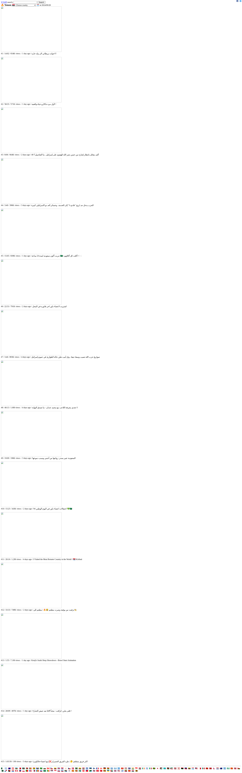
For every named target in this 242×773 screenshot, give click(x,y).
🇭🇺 (126, 768)
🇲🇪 (207, 768)
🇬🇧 (115, 771)
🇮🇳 (133, 768)
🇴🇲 (238, 768)
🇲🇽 (203, 768)
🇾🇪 (133, 771)
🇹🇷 (101, 771)
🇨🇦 (48, 768)
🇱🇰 (76, 771)
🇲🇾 (196, 768)
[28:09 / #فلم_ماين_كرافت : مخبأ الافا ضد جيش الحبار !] (31, 708)
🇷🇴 (37, 771)
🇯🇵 (157, 768)
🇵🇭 (20, 771)
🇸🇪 (80, 771)
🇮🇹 (150, 768)
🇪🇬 (83, 768)
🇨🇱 (51, 768)
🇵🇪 (16, 771)
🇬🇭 (108, 768)
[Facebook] (237, 1)
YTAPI (4, 2)
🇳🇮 (224, 768)
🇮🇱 (147, 768)
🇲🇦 (210, 768)
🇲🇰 (231, 768)
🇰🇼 (171, 768)
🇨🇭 (83, 771)
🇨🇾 (66, 768)
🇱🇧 (178, 768)
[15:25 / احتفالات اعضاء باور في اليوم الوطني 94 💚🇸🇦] (31, 506)
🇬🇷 (111, 768)
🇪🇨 (80, 768)
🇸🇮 (62, 771)
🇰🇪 (168, 768)
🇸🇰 (58, 771)
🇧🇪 (30, 768)
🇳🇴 (235, 768)
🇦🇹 (13, 768)
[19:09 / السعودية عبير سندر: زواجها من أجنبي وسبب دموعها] (31, 456)
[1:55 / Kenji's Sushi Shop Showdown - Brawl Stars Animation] (31, 658)
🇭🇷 (62, 768)
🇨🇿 (69, 768)
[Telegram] (240, 1)
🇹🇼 (87, 771)
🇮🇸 (129, 768)
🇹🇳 (97, 771)
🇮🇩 (136, 768)
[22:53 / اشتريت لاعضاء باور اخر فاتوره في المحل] (31, 304)
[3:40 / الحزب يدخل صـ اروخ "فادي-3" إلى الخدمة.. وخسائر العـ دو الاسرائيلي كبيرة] (31, 203)
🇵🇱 (23, 771)
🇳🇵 (214, 768)
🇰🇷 (69, 771)
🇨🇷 (58, 768)
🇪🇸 (73, 771)
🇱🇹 (189, 768)
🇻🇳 (129, 771)
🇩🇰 (73, 768)
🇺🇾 (122, 771)
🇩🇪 (104, 768)
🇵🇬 (9, 771)
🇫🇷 (97, 768)
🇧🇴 (34, 768)
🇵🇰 (2, 771)
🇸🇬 (55, 771)
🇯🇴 (161, 768)
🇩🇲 (76, 768)
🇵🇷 (30, 771)
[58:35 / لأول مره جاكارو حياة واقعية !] (31, 102)
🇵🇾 (13, 771)
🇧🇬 (44, 768)
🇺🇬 (104, 771)
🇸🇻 (87, 768)
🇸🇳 (48, 771)
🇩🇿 (2, 768)
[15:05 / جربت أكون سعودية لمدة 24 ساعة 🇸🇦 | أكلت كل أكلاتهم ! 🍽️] (31, 253)
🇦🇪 (111, 771)
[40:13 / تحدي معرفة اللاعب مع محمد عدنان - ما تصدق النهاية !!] (31, 405)
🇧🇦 (37, 768)
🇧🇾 (27, 768)
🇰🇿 (164, 768)
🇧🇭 (20, 768)
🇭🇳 (118, 768)
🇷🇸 (51, 771)
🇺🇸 (118, 771)
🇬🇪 (101, 768)
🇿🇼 (136, 771)
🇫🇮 (94, 768)
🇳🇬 (228, 768)
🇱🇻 (175, 768)
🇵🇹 (27, 771)
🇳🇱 (217, 768)
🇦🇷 (6, 768)
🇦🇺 (9, 768)
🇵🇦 (6, 771)
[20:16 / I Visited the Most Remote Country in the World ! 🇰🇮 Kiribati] (31, 557)
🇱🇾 (182, 768)
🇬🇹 (115, 768)
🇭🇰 (122, 768)
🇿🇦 (66, 771)
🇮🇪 (143, 768)
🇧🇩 (23, 768)
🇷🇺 (41, 771)
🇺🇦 (108, 771)
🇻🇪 (126, 771)
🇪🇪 (90, 768)
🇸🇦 (44, 771)
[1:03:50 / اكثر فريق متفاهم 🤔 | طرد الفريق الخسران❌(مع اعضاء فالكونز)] (31, 759)
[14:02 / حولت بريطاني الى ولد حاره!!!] (31, 51)
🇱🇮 (186, 768)
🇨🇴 (55, 768)
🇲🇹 (200, 768)
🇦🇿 (16, 768)
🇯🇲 (154, 768)
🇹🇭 (94, 771)
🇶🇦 (34, 771)
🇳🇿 (221, 768)
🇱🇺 (193, 768)
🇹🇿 (90, 771)
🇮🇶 (140, 768)
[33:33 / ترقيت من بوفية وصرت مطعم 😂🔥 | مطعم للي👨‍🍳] (31, 607)
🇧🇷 (41, 768)
